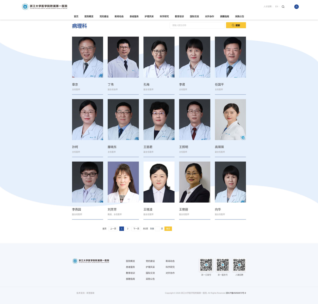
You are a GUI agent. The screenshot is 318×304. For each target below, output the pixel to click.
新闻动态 (119, 16)
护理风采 (149, 16)
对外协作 (209, 16)
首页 (76, 16)
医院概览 (88, 16)
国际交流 (194, 16)
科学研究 (164, 16)
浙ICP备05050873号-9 (236, 293)
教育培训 (179, 16)
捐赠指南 (224, 16)
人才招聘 (268, 6)
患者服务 (134, 16)
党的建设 (104, 16)
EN (276, 6)
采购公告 (239, 16)
